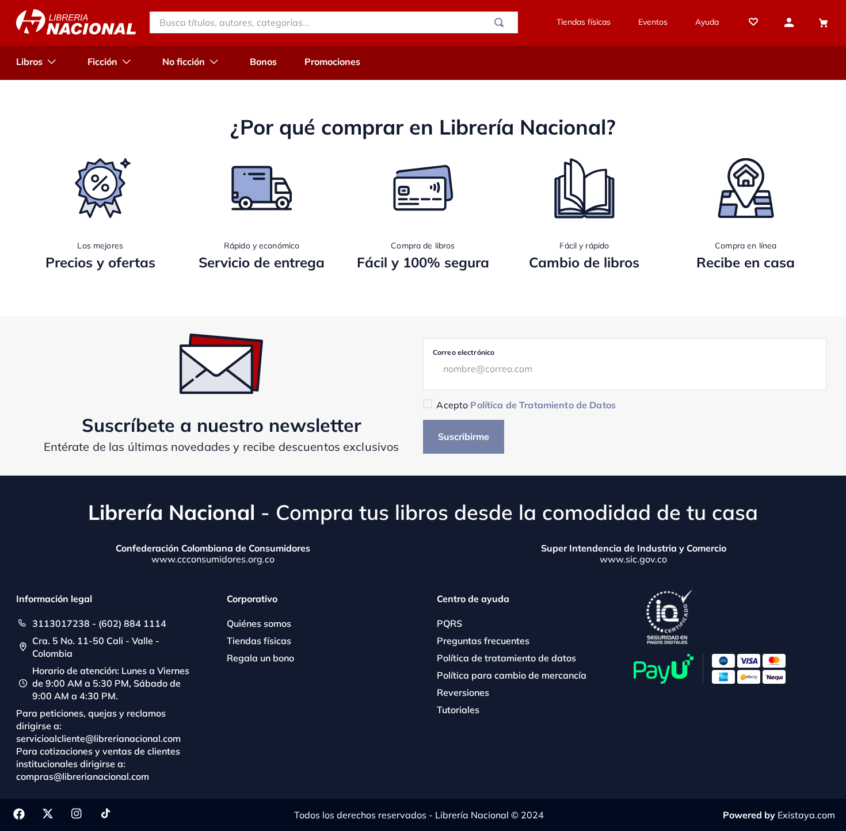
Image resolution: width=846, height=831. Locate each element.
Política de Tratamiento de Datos (542, 405)
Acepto (525, 405)
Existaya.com (806, 815)
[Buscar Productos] (501, 22)
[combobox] (334, 22)
